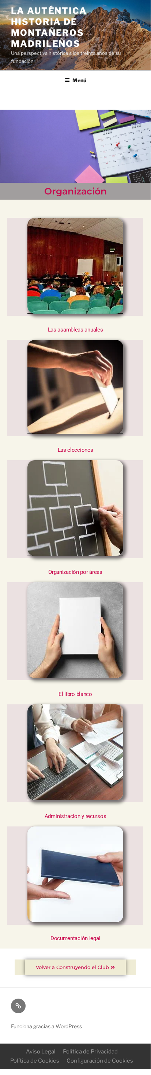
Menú (79, 80)
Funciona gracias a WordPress (46, 1026)
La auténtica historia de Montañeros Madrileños (49, 27)
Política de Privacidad (90, 1051)
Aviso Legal (41, 1051)
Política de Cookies (34, 1060)
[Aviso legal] (18, 1006)
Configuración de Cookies (100, 1060)
